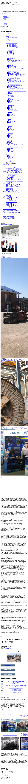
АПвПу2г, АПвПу (10, 176)
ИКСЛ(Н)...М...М (12, 109)
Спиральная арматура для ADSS (13, 167)
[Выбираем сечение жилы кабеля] (9, 251)
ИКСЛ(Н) (10, 108)
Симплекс (10, 148)
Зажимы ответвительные (13, 79)
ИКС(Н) (10, 106)
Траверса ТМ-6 (11, 54)
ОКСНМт (10, 133)
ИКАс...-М (10, 130)
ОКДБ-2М (10, 158)
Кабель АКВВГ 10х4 (10, 203)
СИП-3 (7, 38)
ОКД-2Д (10, 155)
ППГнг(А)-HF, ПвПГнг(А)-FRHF (13, 179)
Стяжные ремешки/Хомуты (14, 87)
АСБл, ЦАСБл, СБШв (13, 174)
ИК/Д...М (10, 136)
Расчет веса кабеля (7, 214)
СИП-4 (7, 39)
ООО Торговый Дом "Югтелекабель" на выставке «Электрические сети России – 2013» (10, 735)
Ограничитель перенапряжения (15, 89)
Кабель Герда (6, 211)
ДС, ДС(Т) (10, 128)
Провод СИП (6, 33)
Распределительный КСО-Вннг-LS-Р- (16, 145)
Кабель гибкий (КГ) (7, 196)
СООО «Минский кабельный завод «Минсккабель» (16, 682)
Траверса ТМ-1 (11, 51)
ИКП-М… (10, 101)
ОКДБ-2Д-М (11, 160)
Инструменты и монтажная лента (13, 169)
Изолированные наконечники (15, 85)
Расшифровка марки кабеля (9, 218)
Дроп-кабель (8, 154)
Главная (5, 16)
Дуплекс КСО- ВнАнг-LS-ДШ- (15, 147)
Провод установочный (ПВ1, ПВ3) (11, 210)
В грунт (7, 94)
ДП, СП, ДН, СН (12, 121)
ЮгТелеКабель (4, 13)
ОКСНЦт (10, 141)
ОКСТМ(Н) (11, 105)
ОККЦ (9, 113)
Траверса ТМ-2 (11, 52)
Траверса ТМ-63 (11, 55)
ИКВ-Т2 (10, 153)
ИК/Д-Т (10, 137)
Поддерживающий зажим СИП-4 (15, 77)
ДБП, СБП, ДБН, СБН (13, 110)
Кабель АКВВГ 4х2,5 (10, 207)
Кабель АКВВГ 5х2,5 (10, 206)
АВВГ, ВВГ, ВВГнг (10, 177)
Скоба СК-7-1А (11, 58)
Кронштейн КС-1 (12, 63)
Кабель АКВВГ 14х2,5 (11, 199)
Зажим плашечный (12, 44)
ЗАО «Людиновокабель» (16, 692)
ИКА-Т (10, 127)
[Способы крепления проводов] (10, 236)
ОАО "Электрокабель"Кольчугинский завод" (16, 690)
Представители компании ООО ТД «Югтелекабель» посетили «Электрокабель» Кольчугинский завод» (12, 360)
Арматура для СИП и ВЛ (8, 41)
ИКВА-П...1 (11, 150)
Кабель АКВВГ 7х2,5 (10, 198)
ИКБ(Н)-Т (10, 99)
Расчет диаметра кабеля (8, 216)
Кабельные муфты (7, 183)
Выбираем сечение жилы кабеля (8, 238)
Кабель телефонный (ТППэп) (9, 191)
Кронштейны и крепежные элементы (14, 168)
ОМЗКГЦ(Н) (11, 96)
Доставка (5, 23)
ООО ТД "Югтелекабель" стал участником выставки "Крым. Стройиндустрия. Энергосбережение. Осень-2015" (14, 428)
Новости (5, 213)
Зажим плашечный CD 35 (14, 45)
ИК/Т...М (10, 134)
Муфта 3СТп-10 (9, 189)
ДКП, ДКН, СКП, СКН (13, 100)
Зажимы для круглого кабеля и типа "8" (14, 165)
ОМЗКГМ (10, 95)
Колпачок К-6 (11, 59)
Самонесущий (9, 123)
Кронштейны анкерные (13, 73)
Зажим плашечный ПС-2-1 (14, 46)
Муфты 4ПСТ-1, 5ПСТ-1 (11, 190)
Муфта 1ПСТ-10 (9, 188)
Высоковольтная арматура (11, 43)
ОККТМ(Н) (11, 117)
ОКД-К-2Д (10, 156)
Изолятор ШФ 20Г (12, 66)
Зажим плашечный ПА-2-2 (14, 48)
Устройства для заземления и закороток (17, 91)
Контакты (5, 24)
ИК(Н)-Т (10, 120)
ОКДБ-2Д (10, 157)
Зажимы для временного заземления (16, 81)
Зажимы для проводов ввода (14, 80)
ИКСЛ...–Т (10, 114)
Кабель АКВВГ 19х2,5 (11, 205)
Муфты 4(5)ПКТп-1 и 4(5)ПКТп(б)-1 (14, 186)
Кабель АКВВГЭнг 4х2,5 (11, 202)
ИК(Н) (9, 119)
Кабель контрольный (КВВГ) (9, 209)
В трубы (7, 116)
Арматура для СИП (10, 70)
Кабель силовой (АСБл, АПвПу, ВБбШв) (12, 171)
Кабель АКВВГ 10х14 (10, 204)
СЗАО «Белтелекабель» (16, 683)
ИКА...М (10, 126)
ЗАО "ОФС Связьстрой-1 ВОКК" (16, 688)
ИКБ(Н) (10, 98)
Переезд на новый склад (6, 257)
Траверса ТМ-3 (11, 53)
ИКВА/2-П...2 (11, 151)
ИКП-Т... (10, 102)
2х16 (9, 40)
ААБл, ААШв (11, 175)
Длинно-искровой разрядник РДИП (16, 68)
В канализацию (9, 103)
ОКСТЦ (10, 112)
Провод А (8, 193)
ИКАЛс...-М (11, 129)
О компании (6, 17)
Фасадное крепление (13, 86)
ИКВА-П (10, 149)
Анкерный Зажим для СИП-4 (14, 72)
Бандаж (10, 92)
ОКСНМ (10, 124)
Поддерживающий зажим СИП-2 (15, 75)
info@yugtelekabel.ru (7, 648)
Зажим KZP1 (11, 50)
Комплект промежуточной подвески (16, 74)
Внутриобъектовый (10, 143)
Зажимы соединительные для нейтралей (17, 82)
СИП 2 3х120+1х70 (12, 37)
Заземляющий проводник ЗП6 (15, 60)
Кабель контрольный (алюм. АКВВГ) (11, 197)
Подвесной (8, 131)
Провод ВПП (9, 182)
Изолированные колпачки (14, 84)
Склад (4, 19)
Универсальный (9, 162)
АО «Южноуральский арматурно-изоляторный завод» (16, 686)
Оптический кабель (7, 93)
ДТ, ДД (10, 140)
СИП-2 (7, 36)
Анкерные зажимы (12, 71)
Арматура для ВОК (7, 164)
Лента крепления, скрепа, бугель (15, 88)
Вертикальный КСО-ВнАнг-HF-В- (16, 144)
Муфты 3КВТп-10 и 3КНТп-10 (12, 185)
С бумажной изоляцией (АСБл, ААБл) (14, 181)
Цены (4, 20)
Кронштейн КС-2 (12, 64)
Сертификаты (6, 21)
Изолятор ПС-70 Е (12, 67)
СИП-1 (7, 34)
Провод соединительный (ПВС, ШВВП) (12, 212)
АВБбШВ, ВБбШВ (10, 178)
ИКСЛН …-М (11, 115)
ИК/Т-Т (10, 135)
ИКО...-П (10, 122)
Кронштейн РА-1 (12, 65)
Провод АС (8, 195)
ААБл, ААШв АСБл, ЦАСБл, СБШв (14, 172)
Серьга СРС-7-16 (12, 61)
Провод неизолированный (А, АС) (11, 192)
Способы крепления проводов (7, 224)
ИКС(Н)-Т (10, 107)
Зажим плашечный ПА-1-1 (14, 47)
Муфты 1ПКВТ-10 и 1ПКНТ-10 (13, 184)
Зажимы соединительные (14, 78)
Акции (4, 18)
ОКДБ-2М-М (11, 161)
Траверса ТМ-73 (11, 57)
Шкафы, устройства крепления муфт (14, 170)
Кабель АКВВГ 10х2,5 (11, 200)
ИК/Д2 (9, 138)
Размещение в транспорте (9, 217)
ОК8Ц (9, 142)
